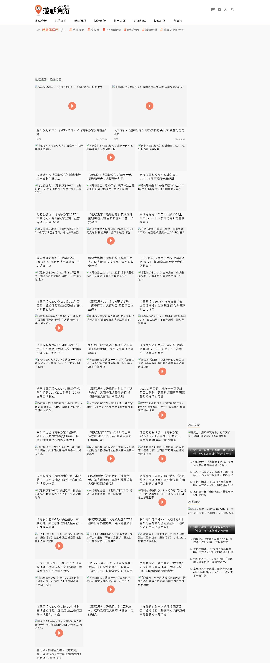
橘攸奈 (95, 30)
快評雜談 (100, 21)
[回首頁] (52, 10)
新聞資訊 (80, 21)
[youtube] (219, 9)
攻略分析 (41, 21)
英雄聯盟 (78, 30)
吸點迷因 (133, 30)
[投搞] (213, 9)
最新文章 (194, 425)
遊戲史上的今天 (173, 30)
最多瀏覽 (194, 502)
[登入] (226, 10)
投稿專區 (160, 21)
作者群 (178, 21)
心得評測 (61, 21)
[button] (232, 9)
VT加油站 (139, 21)
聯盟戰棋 (151, 30)
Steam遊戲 (113, 30)
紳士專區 (120, 21)
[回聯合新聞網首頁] (38, 10)
